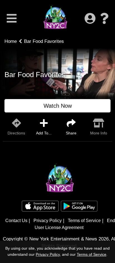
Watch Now (58, 106)
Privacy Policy (47, 220)
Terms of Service (84, 220)
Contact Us (16, 220)
